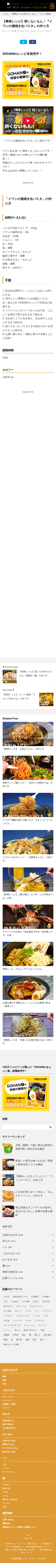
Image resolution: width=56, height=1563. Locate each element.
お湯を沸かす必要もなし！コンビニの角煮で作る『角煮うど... (27, 1004)
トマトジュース (23, 1316)
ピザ (4, 1464)
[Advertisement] (28, 529)
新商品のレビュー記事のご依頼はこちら (19, 1527)
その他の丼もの (9, 1428)
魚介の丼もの (8, 1424)
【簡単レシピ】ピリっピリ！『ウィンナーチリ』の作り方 (34, 1178)
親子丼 (19, 1339)
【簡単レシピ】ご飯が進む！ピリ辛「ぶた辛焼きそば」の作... (28, 896)
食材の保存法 (12, 1271)
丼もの (8, 1240)
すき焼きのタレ (23, 31)
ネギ (46, 1316)
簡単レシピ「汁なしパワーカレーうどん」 (23, 969)
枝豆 (24, 1335)
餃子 (35, 1339)
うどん (5, 1495)
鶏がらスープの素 (11, 1344)
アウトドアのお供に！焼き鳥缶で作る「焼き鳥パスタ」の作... (28, 933)
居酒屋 (6, 1335)
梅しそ (37, 1335)
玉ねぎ (33, 31)
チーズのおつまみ (9, 1448)
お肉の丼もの (8, 1420)
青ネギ (48, 31)
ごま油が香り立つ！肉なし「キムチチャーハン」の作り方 (34, 1193)
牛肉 (4, 1384)
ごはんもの (11, 1253)
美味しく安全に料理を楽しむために (20, 1549)
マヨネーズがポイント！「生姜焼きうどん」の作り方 (28, 859)
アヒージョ (21, 1306)
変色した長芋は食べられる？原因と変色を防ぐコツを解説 (34, 1162)
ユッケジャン (29, 1325)
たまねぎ (14, 1301)
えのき (6, 1296)
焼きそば (6, 1488)
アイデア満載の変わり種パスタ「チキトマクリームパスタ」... (28, 822)
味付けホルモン (30, 1330)
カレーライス (8, 1396)
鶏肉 (4, 1376)
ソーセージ (8, 1316)
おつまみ (10, 1259)
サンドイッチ (8, 1472)
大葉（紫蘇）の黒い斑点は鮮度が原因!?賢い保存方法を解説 (34, 1147)
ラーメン (42, 1325)
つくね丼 (25, 1301)
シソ (37, 1311)
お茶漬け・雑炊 (9, 1404)
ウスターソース (35, 1306)
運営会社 (6, 1523)
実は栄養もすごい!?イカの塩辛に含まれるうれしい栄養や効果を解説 (34, 1211)
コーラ (28, 1311)
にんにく (41, 31)
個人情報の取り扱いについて (38, 1547)
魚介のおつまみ (9, 1451)
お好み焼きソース (20, 1296)
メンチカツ (39, 1320)
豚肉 (4, 1380)
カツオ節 (7, 1311)
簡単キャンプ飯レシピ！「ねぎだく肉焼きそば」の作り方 (28, 784)
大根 (42, 1330)
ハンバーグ (17, 1320)
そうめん (6, 1484)
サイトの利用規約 (13, 1547)
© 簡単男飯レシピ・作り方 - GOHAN (28, 1558)
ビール (28, 1320)
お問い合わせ (8, 1519)
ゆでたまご (8, 1306)
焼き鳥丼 (47, 1335)
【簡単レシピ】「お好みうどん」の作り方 (23, 748)
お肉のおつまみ (9, 1440)
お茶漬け (35, 1296)
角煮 (27, 1339)
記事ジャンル (12, 1277)
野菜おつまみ (8, 1444)
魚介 (42, 1339)
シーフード (46, 1311)
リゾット (7, 1330)
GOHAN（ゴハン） (13, 1543)
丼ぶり (17, 1330)
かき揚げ (46, 1296)
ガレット (18, 1311)
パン (7, 1247)
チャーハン (7, 1400)
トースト (37, 1316)
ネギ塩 (6, 1320)
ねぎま (36, 1301)
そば (5, 1301)
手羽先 (15, 1335)
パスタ (8, 31)
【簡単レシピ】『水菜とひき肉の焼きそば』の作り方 (28, 1042)
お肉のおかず (12, 1234)
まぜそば (46, 1301)
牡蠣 (5, 1339)
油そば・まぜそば (9, 1499)
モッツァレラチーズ (12, 1325)
